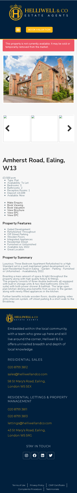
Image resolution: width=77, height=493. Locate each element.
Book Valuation (39, 29)
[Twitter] (50, 455)
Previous (8, 82)
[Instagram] (26, 455)
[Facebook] (34, 455)
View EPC (12, 212)
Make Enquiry (15, 202)
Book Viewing (15, 205)
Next (69, 82)
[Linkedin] (42, 455)
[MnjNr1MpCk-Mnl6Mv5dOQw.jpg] (38, 79)
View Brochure (15, 210)
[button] (18, 29)
